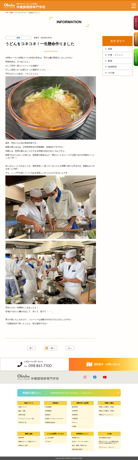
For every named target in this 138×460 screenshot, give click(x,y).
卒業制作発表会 (50, 422)
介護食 (74, 426)
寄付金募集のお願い (105, 437)
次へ (70, 348)
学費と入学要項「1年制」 (107, 407)
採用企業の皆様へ (77, 449)
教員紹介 (48, 415)
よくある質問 (49, 437)
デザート (75, 422)
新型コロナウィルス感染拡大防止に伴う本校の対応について (108, 442)
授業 (110, 49)
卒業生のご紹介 (23, 445)
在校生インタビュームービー (54, 418)
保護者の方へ (76, 437)
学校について (22, 407)
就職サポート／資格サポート (27, 441)
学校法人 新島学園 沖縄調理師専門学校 (24, 6)
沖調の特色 (21, 415)
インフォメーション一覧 (26, 418)
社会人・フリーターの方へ (80, 441)
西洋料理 (75, 407)
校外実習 (21, 437)
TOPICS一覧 (22, 422)
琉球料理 (112, 67)
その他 (111, 73)
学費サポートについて (106, 415)
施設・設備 (21, 411)
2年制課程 (48, 411)
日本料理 (75, 411)
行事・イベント (115, 55)
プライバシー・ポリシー (106, 447)
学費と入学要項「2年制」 (107, 411)
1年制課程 (48, 407)
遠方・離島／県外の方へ (79, 445)
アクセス (48, 441)
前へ (31, 348)
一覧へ (52, 348)
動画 (110, 61)
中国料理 (75, 418)
